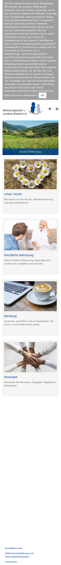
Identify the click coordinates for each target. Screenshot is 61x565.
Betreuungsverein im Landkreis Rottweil (25, 108)
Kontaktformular (13, 548)
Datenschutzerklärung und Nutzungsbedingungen (19, 555)
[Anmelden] (50, 106)
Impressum (11, 561)
